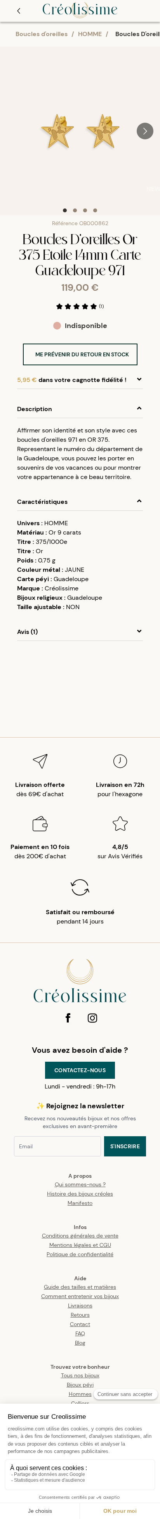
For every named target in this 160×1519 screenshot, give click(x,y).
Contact (80, 1324)
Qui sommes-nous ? (80, 1184)
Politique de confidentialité (80, 1254)
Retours (80, 1314)
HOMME (90, 34)
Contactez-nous (80, 1070)
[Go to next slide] (145, 131)
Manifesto (80, 1203)
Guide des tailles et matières (80, 1286)
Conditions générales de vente (80, 1235)
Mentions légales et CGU (80, 1244)
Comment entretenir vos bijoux (80, 1296)
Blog (80, 1342)
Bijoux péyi (80, 1384)
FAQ (80, 1333)
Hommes (80, 1394)
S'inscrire (125, 1146)
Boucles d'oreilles (42, 34)
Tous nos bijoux (80, 1375)
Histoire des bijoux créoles (80, 1193)
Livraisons (80, 1305)
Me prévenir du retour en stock (82, 354)
